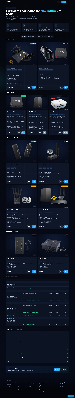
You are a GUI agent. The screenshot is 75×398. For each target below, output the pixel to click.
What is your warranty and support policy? (15, 357)
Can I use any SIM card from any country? (15, 349)
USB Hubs (50, 36)
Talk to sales (63, 369)
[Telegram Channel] (9, 386)
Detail (29, 87)
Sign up (63, 1)
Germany (51, 383)
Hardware (21, 1)
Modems (44, 36)
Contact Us (20, 389)
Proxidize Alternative (32, 382)
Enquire (65, 132)
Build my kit (57, 369)
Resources (51, 1)
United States (52, 382)
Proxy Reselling (62, 386)
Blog (40, 385)
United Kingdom (52, 385)
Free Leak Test (41, 386)
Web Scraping (62, 382)
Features (15, 1)
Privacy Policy (41, 391)
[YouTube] (14, 386)
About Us (19, 388)
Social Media (62, 383)
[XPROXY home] (8, 1)
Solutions (35, 1)
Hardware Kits (20, 383)
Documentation (41, 383)
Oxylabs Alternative (32, 385)
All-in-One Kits (31, 36)
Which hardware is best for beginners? (14, 332)
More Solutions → (63, 388)
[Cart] (68, 2)
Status (40, 388)
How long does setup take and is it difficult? (15, 345)
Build (34, 87)
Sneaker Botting (62, 385)
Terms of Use (41, 389)
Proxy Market (40, 1)
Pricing (30, 1)
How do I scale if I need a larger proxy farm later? (16, 353)
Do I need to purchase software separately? (15, 341)
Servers (38, 36)
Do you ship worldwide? (11, 361)
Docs (46, 1)
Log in (59, 1)
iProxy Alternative (31, 383)
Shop (26, 1)
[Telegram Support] (12, 386)
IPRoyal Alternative (32, 388)
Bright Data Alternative (32, 386)
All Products (24, 36)
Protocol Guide (41, 382)
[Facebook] (7, 386)
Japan (51, 386)
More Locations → (53, 388)
